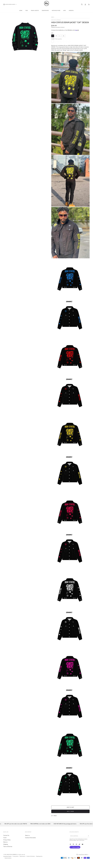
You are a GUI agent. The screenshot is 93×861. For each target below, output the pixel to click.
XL (63, 35)
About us (27, 835)
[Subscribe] (89, 835)
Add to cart (70, 807)
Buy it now (70, 811)
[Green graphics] (52, 41)
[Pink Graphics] (63, 41)
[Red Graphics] (58, 41)
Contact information (31, 856)
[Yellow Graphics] (61, 41)
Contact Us (6, 835)
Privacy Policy (7, 839)
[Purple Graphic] (66, 41)
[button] (82, 4)
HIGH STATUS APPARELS (56, 19)
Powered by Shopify (7, 856)
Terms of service (8, 858)
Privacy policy (15, 856)
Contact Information (30, 837)
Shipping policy (39, 856)
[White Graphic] (69, 41)
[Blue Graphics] (55, 41)
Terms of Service (7, 846)
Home (52, 17)
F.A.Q (4, 837)
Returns (5, 842)
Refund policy (22, 856)
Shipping (53, 27)
